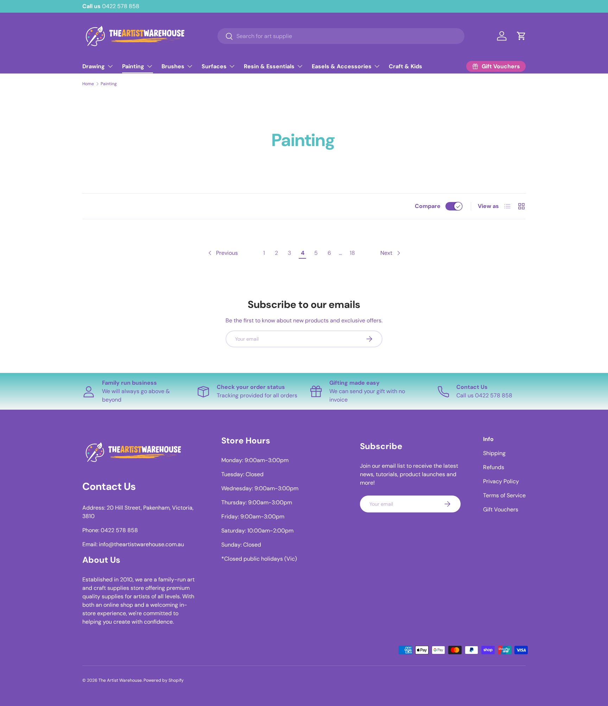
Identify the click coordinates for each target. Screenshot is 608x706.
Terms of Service (504, 495)
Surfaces (214, 66)
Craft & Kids (405, 66)
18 (352, 253)
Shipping (494, 453)
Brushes (173, 66)
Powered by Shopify (164, 680)
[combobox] (340, 36)
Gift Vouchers (500, 509)
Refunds (493, 467)
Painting (133, 66)
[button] (521, 36)
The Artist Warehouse (120, 680)
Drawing (93, 66)
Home (88, 84)
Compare (428, 206)
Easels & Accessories (342, 66)
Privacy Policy (501, 481)
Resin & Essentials (269, 66)
